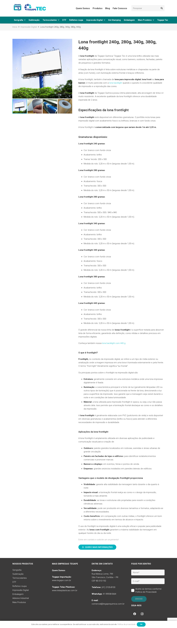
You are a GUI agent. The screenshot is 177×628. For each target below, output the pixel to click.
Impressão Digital (20, 590)
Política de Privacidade (146, 592)
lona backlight (115, 83)
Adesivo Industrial (20, 598)
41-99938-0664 (109, 594)
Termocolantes (19, 578)
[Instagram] (142, 613)
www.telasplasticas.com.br (64, 590)
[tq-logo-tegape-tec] (29, 8)
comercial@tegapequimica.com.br (108, 604)
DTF (14, 582)
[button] (24, 20)
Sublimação (18, 574)
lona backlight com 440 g (113, 343)
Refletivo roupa (19, 586)
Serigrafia (16, 570)
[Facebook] (134, 613)
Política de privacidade (126, 624)
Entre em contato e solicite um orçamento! (98, 539)
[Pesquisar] (162, 8)
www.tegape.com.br (61, 580)
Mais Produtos (19, 602)
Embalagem (18, 594)
